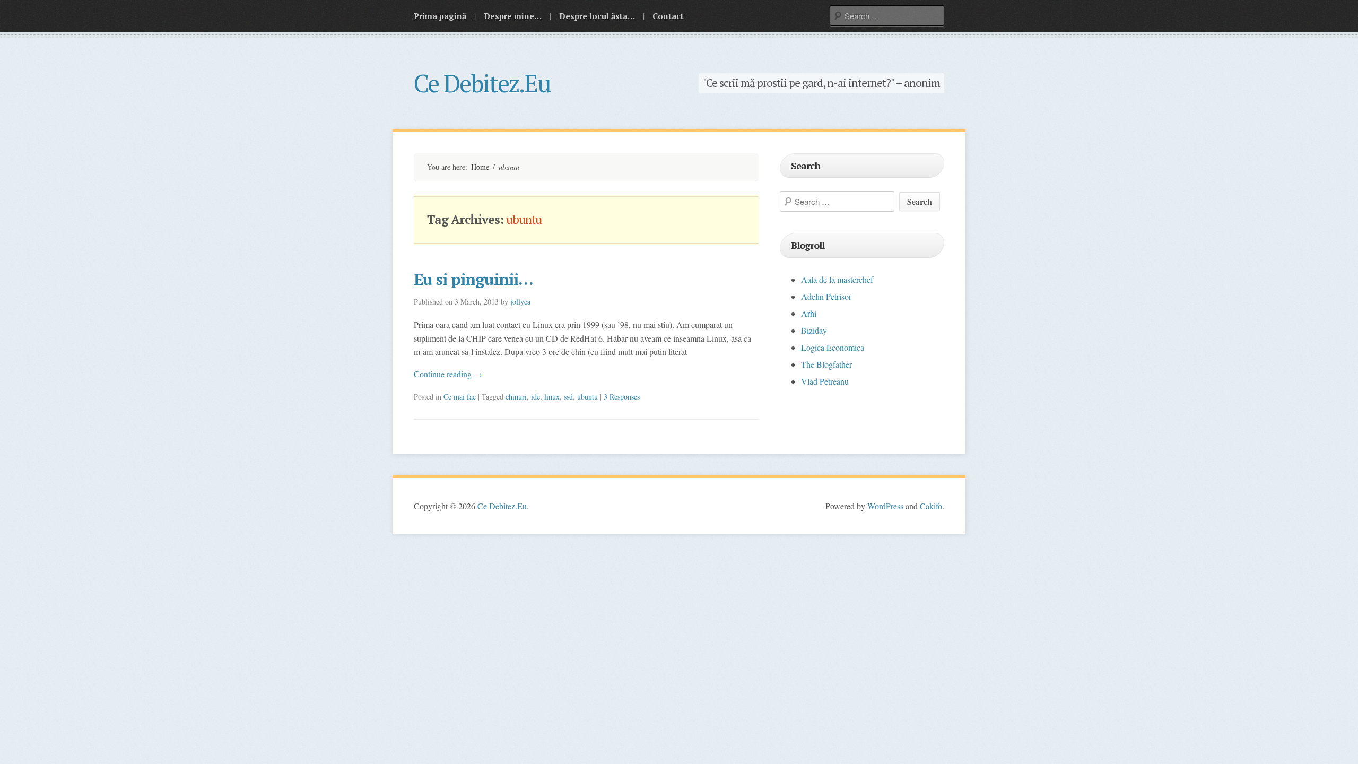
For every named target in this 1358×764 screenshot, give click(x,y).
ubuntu (587, 397)
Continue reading (448, 373)
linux (552, 397)
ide (535, 397)
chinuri (516, 397)
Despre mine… (513, 16)
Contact (668, 16)
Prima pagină (440, 16)
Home (480, 167)
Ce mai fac (459, 397)
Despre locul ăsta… (597, 16)
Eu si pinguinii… (473, 279)
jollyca (520, 302)
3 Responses (622, 397)
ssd (568, 397)
